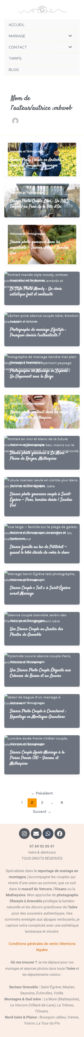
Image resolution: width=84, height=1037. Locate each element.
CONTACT (18, 47)
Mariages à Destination (26, 362)
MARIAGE (17, 36)
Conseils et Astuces (23, 321)
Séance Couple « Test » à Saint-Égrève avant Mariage (40, 591)
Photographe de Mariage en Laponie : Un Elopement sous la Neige (40, 374)
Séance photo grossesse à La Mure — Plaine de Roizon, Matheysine (39, 456)
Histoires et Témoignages (27, 151)
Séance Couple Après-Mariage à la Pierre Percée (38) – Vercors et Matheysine (37, 758)
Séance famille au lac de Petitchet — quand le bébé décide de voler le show (39, 550)
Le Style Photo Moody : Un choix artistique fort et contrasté (36, 291)
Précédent (42, 793)
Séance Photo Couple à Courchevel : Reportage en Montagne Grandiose (38, 714)
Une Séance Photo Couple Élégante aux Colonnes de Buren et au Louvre (40, 673)
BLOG (14, 69)
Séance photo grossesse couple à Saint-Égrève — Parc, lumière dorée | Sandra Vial (41, 499)
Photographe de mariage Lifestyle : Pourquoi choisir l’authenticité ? (38, 332)
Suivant (42, 811)
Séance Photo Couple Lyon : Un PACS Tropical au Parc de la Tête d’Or (40, 204)
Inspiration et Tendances (27, 280)
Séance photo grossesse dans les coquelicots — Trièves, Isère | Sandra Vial (39, 247)
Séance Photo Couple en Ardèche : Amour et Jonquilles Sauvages (37, 163)
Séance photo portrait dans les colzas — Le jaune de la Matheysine (41, 415)
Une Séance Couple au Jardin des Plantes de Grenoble (36, 632)
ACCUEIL (17, 25)
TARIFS (15, 58)
